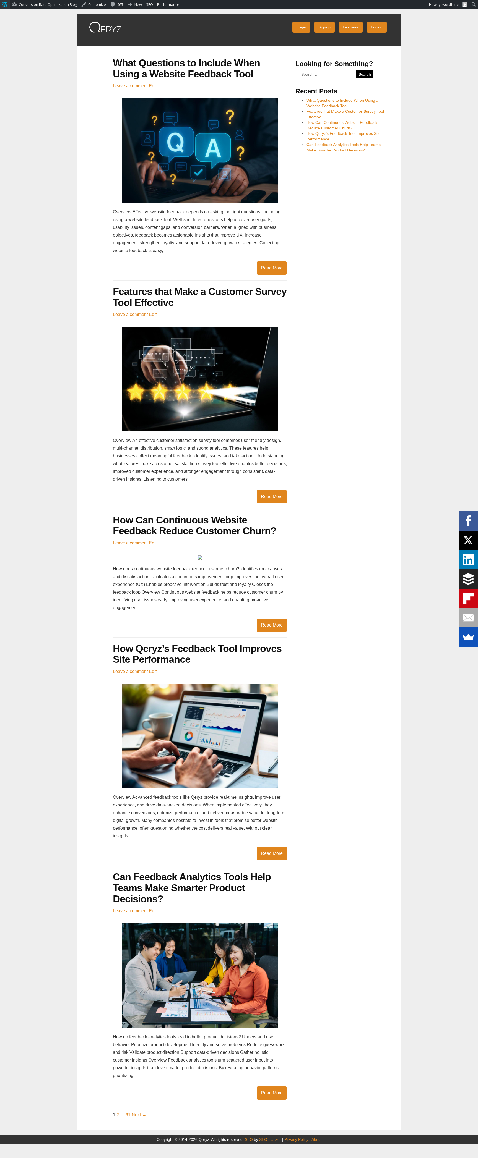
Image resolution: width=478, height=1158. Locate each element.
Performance (168, 4)
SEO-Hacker (270, 1139)
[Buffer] (468, 579)
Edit (153, 85)
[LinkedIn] (468, 559)
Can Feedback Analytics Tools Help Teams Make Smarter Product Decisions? (192, 887)
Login (301, 27)
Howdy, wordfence (445, 4)
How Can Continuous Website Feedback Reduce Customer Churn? (194, 525)
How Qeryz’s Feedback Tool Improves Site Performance (197, 654)
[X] (468, 540)
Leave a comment (130, 85)
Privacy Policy (296, 1139)
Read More (272, 268)
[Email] (468, 617)
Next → (139, 1114)
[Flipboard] (468, 598)
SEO (249, 1139)
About (316, 1139)
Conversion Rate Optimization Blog (48, 4)
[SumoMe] (468, 637)
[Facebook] (468, 521)
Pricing (377, 27)
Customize (97, 4)
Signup (324, 27)
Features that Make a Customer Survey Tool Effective (200, 297)
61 (128, 1114)
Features (350, 27)
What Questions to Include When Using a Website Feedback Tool (186, 68)
